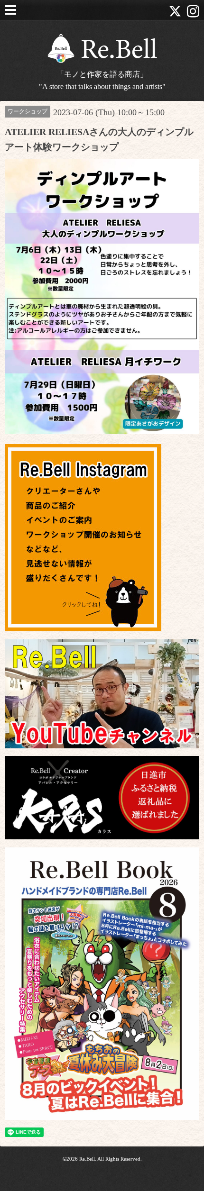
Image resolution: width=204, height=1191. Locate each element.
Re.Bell (87, 1159)
